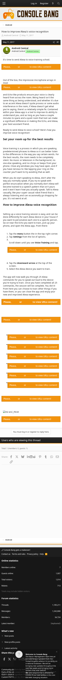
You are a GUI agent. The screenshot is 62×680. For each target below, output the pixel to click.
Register (25, 66)
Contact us (6, 554)
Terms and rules (18, 554)
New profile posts (12, 642)
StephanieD (55, 623)
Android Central (11, 35)
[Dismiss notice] (56, 652)
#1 (58, 42)
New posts (9, 636)
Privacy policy (32, 554)
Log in (14, 66)
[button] (4, 3)
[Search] (58, 3)
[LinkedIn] (28, 456)
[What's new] (53, 3)
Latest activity (11, 648)
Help (42, 554)
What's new (8, 631)
